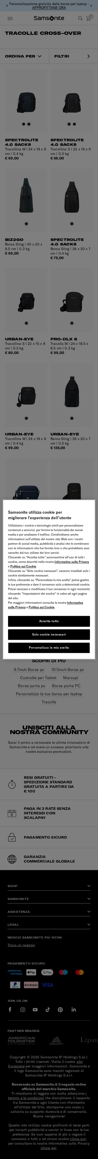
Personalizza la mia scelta (49, 648)
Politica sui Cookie (23, 566)
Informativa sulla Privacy (72, 562)
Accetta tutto (49, 621)
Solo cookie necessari (49, 634)
